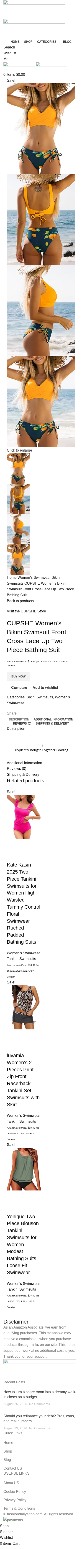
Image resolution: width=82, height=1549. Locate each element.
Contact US (12, 1468)
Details (10, 665)
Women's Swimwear (34, 577)
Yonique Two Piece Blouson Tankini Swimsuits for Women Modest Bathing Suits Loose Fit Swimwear (23, 1244)
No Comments (39, 1404)
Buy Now (18, 676)
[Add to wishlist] (25, 856)
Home (12, 577)
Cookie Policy (14, 1491)
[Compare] (12, 856)
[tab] (19, 720)
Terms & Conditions (19, 1508)
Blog (7, 1460)
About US (11, 1483)
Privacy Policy (14, 1500)
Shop (7, 1451)
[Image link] (39, 1369)
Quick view (25, 844)
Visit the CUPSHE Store (26, 611)
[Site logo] (34, 9)
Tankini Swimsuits (21, 959)
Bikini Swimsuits (39, 697)
